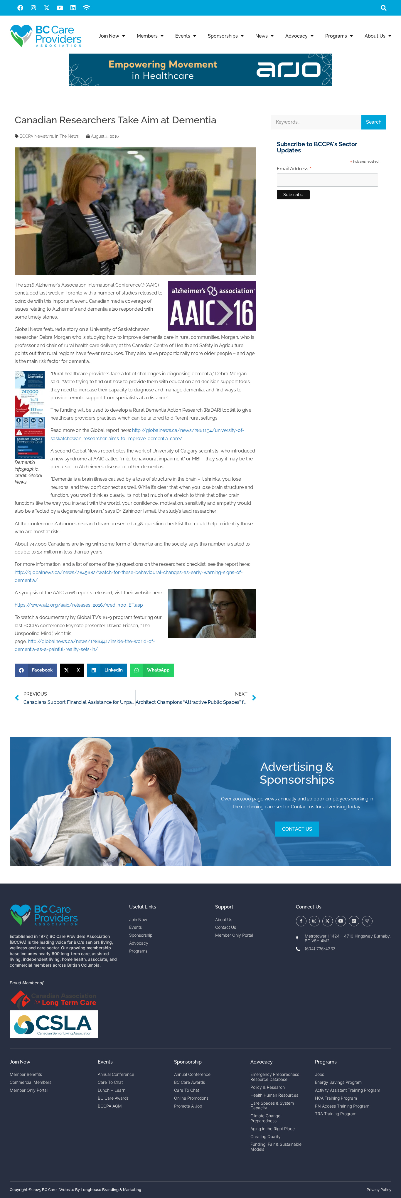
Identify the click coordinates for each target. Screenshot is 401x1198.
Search (373, 122)
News (261, 36)
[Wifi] (86, 8)
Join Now (109, 36)
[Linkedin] (73, 8)
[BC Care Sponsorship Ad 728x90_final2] (200, 84)
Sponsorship (188, 1062)
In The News (67, 136)
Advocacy (296, 36)
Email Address (294, 169)
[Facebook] (20, 8)
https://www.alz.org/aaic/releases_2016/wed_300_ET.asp (79, 605)
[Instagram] (33, 8)
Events (182, 36)
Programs (336, 36)
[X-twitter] (47, 8)
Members (147, 36)
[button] (383, 8)
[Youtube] (60, 8)
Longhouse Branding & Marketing (111, 1189)
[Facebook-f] (301, 921)
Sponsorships (223, 36)
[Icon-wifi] (367, 921)
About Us (375, 36)
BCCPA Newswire (36, 136)
